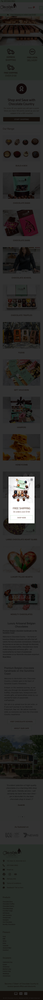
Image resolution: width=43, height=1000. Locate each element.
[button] (31, 479)
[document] (21, 500)
